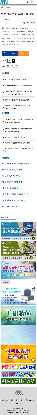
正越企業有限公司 (11, 188)
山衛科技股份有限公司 (13, 182)
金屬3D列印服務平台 (12, 176)
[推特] (13, 61)
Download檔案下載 (12, 54)
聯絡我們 (14, 66)
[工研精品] (18, 315)
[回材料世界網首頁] (3, 2)
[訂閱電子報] (18, 334)
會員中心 (12, 400)
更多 (4, 282)
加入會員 (25, 54)
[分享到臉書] (9, 61)
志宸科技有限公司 (11, 206)
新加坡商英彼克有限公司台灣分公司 (18, 163)
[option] (18, 296)
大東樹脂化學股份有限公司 (14, 200)
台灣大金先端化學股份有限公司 (16, 194)
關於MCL (5, 400)
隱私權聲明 (24, 400)
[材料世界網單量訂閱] (18, 354)
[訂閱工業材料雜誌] (18, 381)
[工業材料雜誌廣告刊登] (18, 374)
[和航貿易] (18, 296)
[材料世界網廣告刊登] (18, 367)
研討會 (18, 400)
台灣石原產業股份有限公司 (14, 169)
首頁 (2, 8)
